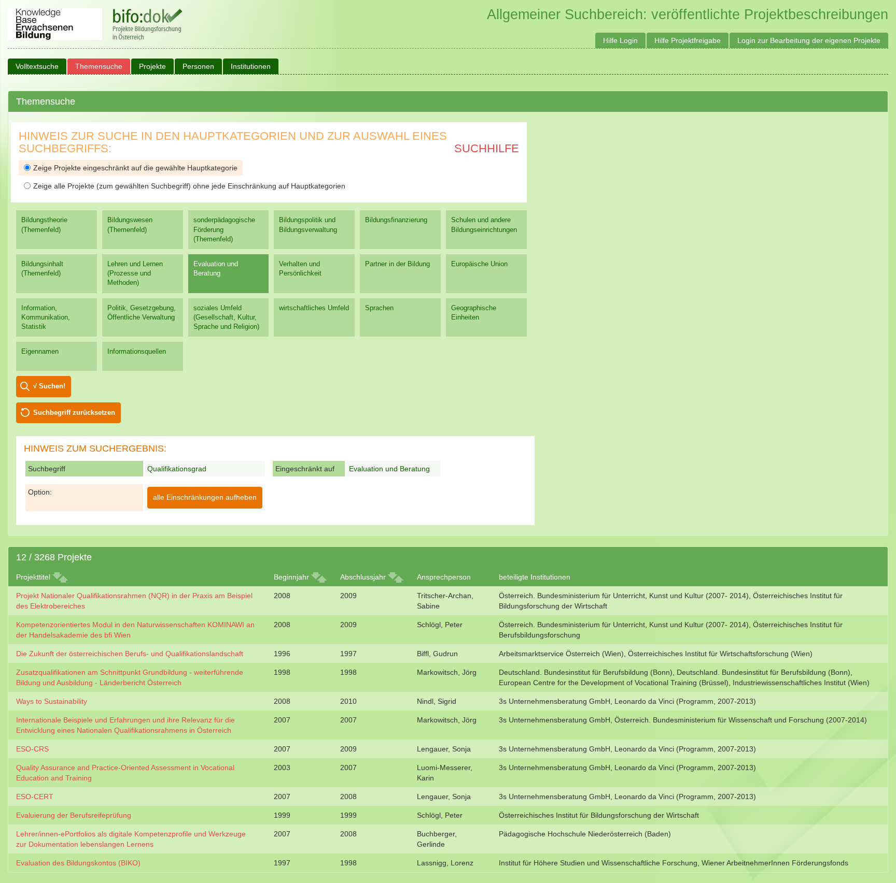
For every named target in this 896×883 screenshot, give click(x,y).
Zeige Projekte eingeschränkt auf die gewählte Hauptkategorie (135, 168)
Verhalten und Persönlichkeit (300, 268)
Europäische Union (479, 264)
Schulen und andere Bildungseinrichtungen (484, 224)
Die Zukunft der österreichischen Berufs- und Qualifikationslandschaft (129, 653)
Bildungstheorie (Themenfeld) (44, 224)
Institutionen (251, 66)
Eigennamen (40, 351)
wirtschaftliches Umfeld (314, 308)
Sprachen (379, 308)
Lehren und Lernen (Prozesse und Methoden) (135, 273)
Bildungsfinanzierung (396, 220)
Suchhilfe (486, 148)
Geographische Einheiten (473, 312)
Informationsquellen (136, 351)
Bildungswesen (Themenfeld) (129, 224)
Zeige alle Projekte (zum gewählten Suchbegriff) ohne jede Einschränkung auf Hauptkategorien (189, 186)
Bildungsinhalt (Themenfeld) (42, 268)
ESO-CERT (34, 796)
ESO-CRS (32, 749)
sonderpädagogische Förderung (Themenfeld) (224, 229)
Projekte (152, 66)
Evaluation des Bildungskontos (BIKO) (78, 863)
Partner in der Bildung (397, 264)
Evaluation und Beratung (215, 268)
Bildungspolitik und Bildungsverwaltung (308, 224)
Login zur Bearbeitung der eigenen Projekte (808, 40)
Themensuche (98, 66)
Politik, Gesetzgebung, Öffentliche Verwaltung (141, 312)
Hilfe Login (620, 40)
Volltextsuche (37, 66)
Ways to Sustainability (51, 701)
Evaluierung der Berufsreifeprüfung (73, 815)
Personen (198, 66)
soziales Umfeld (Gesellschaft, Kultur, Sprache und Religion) (226, 317)
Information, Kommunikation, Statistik (45, 317)
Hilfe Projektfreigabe (687, 40)
